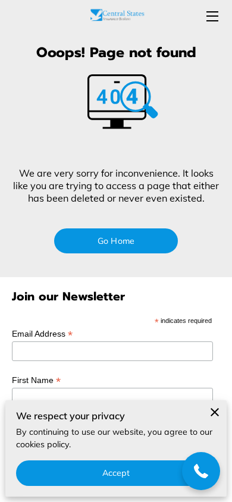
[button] (201, 471)
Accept (116, 473)
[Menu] (211, 16)
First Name (36, 380)
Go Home (116, 241)
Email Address (42, 334)
